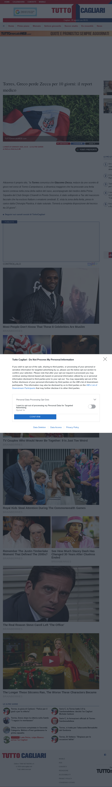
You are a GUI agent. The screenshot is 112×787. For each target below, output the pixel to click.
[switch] (92, 407)
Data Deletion (39, 427)
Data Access (56, 427)
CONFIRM (35, 417)
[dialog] (56, 393)
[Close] (106, 360)
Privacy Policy (72, 427)
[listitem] (56, 399)
